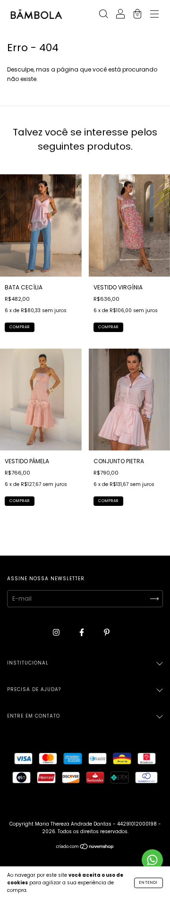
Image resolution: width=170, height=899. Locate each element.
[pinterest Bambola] (106, 632)
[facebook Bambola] (82, 632)
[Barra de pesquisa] (103, 15)
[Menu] (154, 15)
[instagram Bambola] (57, 632)
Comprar (19, 327)
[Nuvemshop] (85, 848)
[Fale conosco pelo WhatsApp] (152, 860)
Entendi (148, 882)
